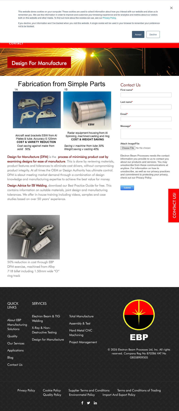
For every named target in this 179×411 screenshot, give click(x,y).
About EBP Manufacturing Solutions (17, 324)
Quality (12, 336)
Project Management (83, 341)
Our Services (15, 343)
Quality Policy (52, 394)
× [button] (170, 6)
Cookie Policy (52, 390)
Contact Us (14, 364)
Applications (15, 350)
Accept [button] (138, 34)
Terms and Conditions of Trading (139, 390)
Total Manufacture (81, 316)
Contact (16, 43)
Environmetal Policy (82, 394)
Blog (10, 357)
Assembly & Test (79, 323)
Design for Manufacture (48, 339)
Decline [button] (153, 34)
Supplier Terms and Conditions (89, 390)
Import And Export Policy (119, 394)
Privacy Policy (109, 17)
